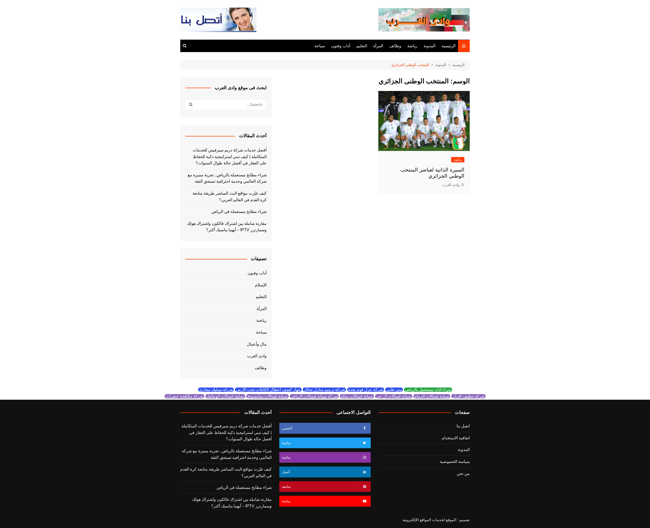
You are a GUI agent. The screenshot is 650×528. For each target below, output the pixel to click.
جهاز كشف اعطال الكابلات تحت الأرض (268, 389)
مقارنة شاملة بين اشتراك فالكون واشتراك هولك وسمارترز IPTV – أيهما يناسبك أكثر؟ (227, 226)
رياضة (412, 46)
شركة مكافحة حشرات (184, 396)
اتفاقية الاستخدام (456, 438)
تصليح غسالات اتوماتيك (225, 396)
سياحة (319, 46)
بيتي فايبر (394, 389)
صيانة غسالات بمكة (357, 396)
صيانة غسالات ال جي (393, 396)
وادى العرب (451, 185)
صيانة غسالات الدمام (431, 396)
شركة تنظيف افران (468, 396)
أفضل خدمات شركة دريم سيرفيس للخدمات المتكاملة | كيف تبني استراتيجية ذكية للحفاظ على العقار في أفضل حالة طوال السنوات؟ (230, 156)
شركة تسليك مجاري (216, 389)
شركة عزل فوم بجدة (365, 389)
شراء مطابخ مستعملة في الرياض (239, 211)
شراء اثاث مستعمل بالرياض (428, 389)
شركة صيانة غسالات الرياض (314, 396)
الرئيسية (449, 46)
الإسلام (261, 285)
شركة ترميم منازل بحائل (324, 389)
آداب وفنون (340, 46)
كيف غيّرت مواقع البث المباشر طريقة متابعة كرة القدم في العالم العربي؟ (229, 196)
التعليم (361, 46)
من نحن (463, 473)
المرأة (378, 46)
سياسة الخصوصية (455, 461)
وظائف (395, 46)
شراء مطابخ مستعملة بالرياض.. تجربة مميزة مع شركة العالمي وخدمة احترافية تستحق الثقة (227, 178)
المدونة (429, 46)
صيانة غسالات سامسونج (267, 396)
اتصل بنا (463, 426)
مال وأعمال (257, 344)
